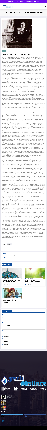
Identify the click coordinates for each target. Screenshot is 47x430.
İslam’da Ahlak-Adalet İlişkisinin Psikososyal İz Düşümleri (11, 280)
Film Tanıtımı (6, 322)
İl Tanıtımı (5, 333)
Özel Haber (6, 341)
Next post (4, 257)
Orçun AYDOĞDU (29, 278)
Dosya (4, 50)
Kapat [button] (38, 1)
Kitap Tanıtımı (6, 336)
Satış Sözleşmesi (34, 427)
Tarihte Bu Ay (6, 346)
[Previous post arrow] (44, 254)
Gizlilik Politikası (10, 427)
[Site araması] (43, 6)
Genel (5, 328)
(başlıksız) (11, 395)
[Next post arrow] (44, 259)
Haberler (5, 330)
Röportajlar (6, 344)
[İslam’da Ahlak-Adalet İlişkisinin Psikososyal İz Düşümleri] (12, 273)
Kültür (5, 338)
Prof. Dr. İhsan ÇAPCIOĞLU (9, 278)
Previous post (5, 253)
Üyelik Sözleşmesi (27, 427)
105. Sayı (10, 50)
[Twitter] (12, 416)
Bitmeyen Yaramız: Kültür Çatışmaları (9, 301)
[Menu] (46, 6)
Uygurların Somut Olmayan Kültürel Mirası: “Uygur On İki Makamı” (18, 255)
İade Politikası (21, 427)
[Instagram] (12, 421)
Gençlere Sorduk (7, 325)
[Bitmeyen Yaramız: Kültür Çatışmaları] (12, 293)
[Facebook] (35, 416)
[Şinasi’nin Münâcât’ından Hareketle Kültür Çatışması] (35, 273)
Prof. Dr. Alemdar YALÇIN (9, 299)
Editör (5, 320)
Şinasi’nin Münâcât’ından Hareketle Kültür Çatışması (32, 280)
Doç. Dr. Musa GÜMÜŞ (18, 50)
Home (16, 427)
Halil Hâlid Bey (5, 259)
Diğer (5, 314)
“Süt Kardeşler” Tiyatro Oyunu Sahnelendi (16, 406)
